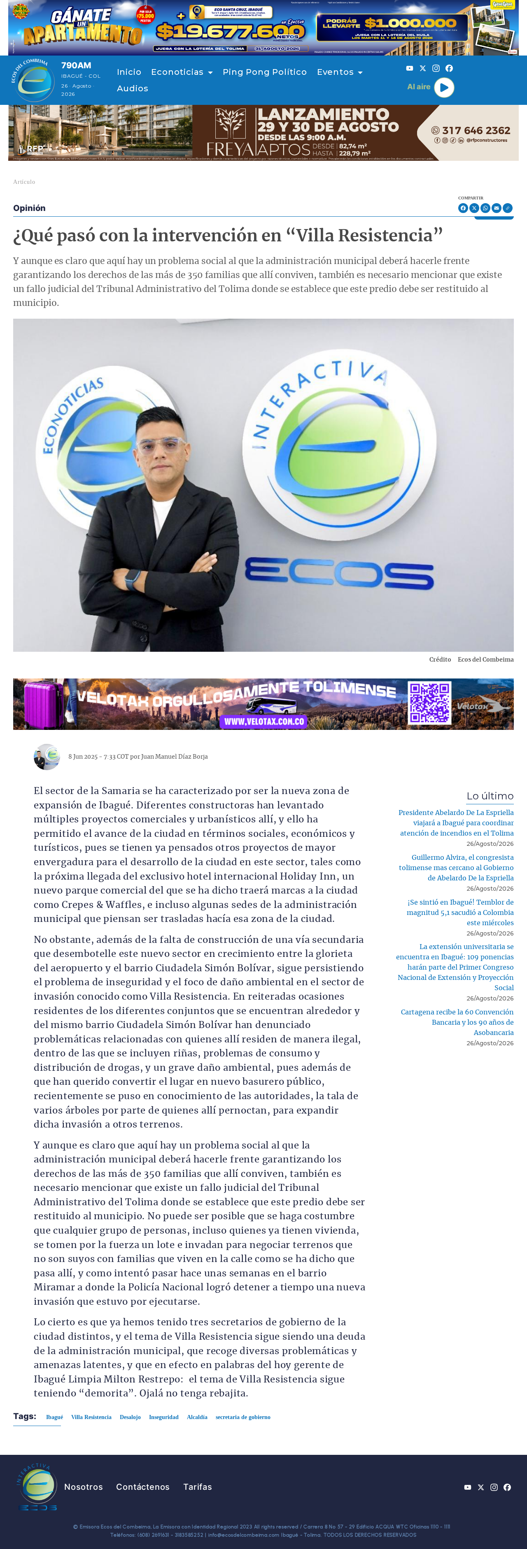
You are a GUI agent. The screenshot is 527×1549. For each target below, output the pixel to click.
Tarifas (197, 1487)
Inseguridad (164, 1417)
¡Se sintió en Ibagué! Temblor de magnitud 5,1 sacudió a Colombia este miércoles (460, 912)
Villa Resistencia (91, 1417)
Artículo (24, 182)
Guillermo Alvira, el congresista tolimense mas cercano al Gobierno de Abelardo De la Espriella (456, 868)
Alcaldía (197, 1417)
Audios (133, 88)
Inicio (129, 72)
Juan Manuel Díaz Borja (174, 757)
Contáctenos (143, 1487)
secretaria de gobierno (243, 1417)
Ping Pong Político (265, 72)
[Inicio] (33, 80)
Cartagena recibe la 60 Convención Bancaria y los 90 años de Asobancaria (457, 1022)
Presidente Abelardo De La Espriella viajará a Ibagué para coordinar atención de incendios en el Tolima (456, 823)
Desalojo (130, 1417)
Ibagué (54, 1417)
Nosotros (83, 1487)
